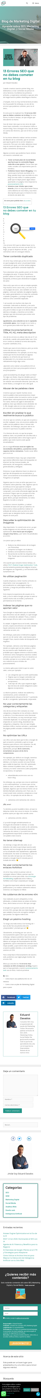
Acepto (26, 1390)
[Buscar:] (20, 1124)
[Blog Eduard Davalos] (3, 3)
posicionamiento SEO (15, 184)
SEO (7, 976)
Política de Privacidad (8, 1394)
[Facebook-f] (13, 1139)
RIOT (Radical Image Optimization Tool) (22, 565)
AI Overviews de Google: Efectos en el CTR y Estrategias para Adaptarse (20, 1251)
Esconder (27, 201)
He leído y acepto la (17, 1318)
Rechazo (35, 1390)
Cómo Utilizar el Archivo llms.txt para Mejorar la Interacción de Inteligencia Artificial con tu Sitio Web (18, 1258)
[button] (9, 997)
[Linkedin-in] (29, 1139)
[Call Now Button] (38, 1394)
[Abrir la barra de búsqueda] (27, 3)
